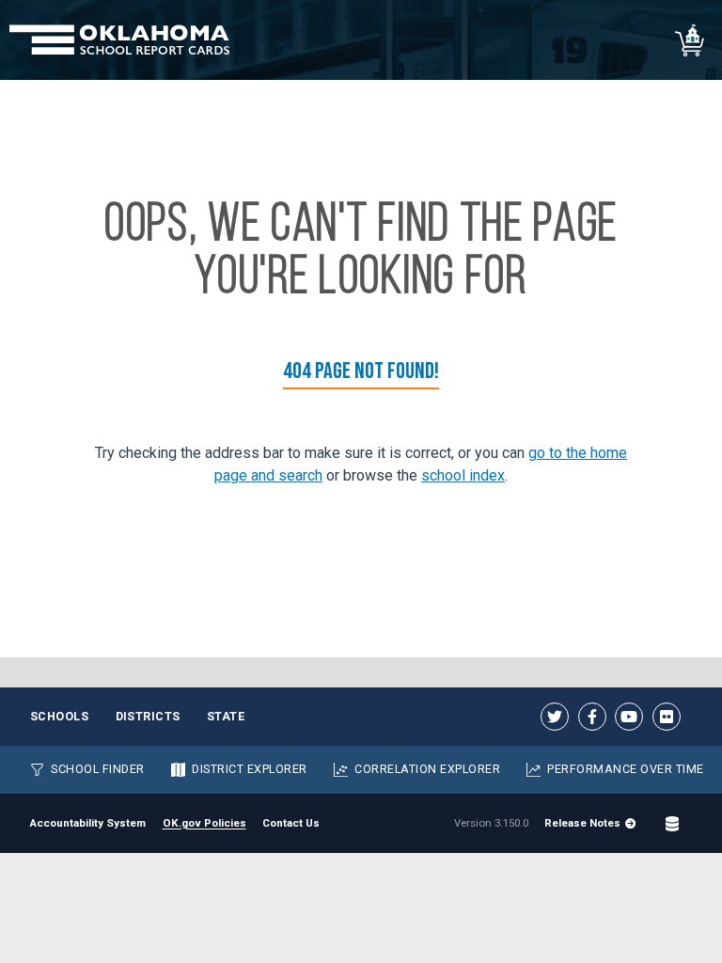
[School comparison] (690, 40)
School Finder (98, 769)
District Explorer (249, 769)
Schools (59, 716)
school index (463, 475)
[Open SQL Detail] (672, 824)
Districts (148, 716)
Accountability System (88, 822)
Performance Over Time (625, 769)
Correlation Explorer (427, 769)
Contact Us (291, 822)
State (226, 716)
